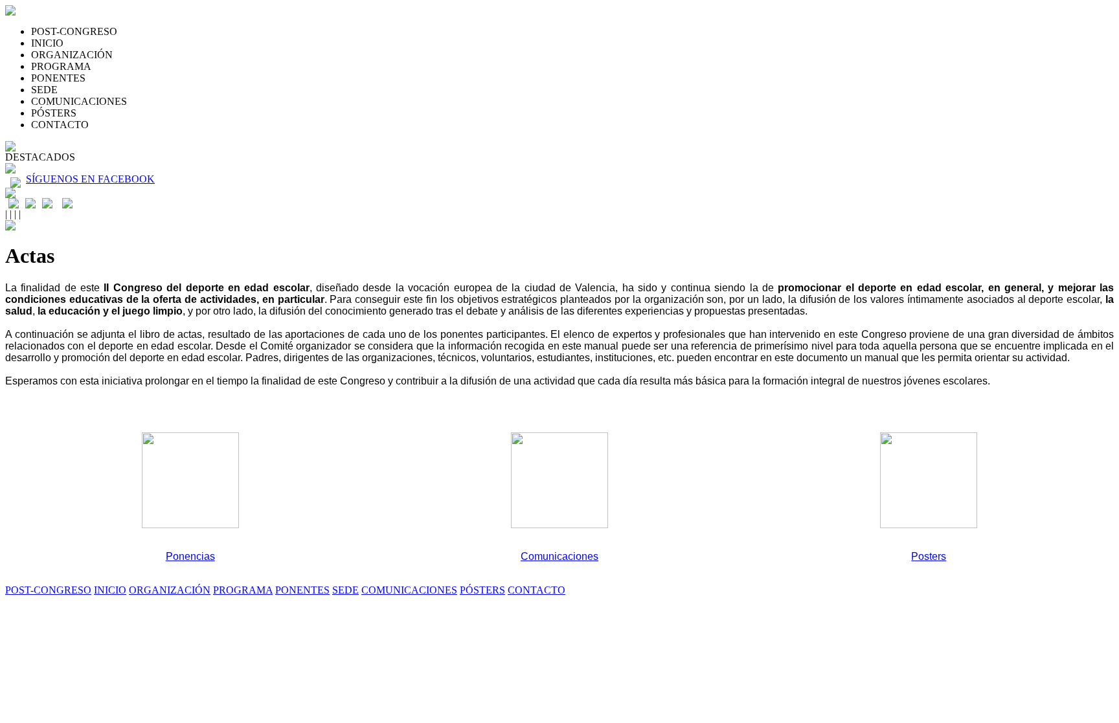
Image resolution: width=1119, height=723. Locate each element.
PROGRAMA (61, 66)
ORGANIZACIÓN (72, 54)
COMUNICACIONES (79, 101)
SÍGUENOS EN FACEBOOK (90, 178)
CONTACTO (60, 124)
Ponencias (190, 556)
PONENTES (58, 77)
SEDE (44, 89)
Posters (928, 556)
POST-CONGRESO (74, 31)
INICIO (47, 43)
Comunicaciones (559, 556)
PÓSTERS (53, 112)
